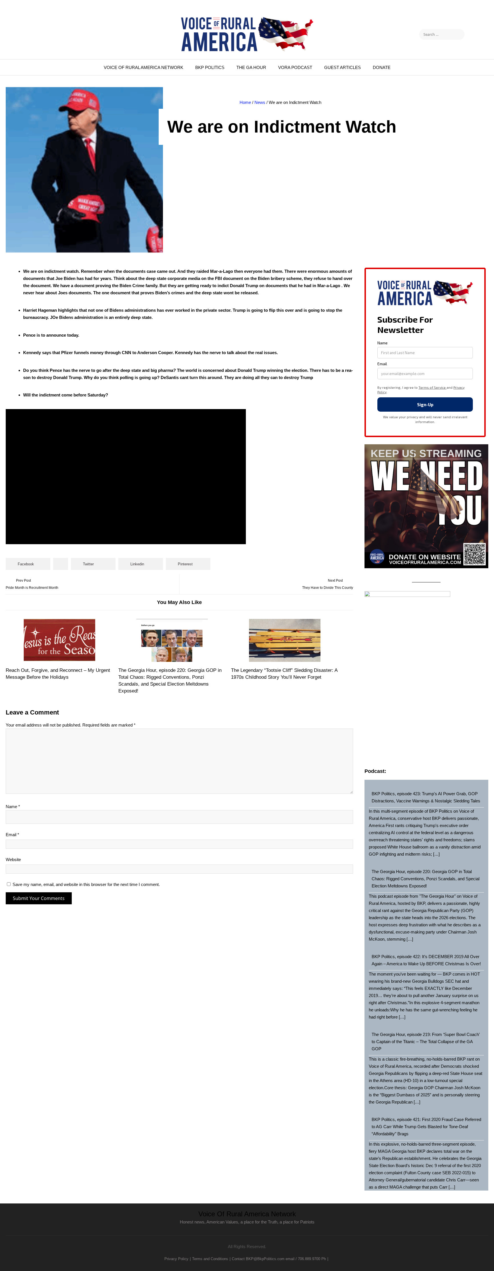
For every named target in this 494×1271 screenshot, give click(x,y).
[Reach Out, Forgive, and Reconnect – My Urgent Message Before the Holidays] (59, 640)
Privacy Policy (176, 1259)
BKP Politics (209, 67)
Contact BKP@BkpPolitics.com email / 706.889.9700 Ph (279, 1259)
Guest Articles (342, 67)
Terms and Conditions (210, 1259)
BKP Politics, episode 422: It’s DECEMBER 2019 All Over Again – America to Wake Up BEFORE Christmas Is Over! (426, 960)
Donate (382, 67)
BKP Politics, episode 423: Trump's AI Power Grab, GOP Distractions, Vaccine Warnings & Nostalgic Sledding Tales (426, 797)
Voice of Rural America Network (143, 67)
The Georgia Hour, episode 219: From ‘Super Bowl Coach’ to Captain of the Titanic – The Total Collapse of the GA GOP (426, 1041)
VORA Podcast (295, 67)
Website (13, 859)
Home (245, 102)
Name (13, 806)
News (259, 102)
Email (12, 834)
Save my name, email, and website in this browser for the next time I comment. (86, 884)
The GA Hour (251, 67)
